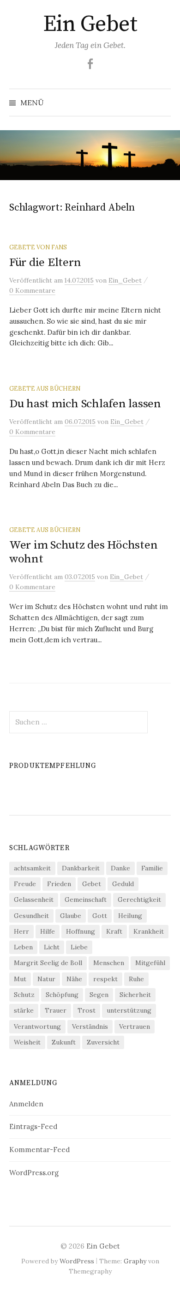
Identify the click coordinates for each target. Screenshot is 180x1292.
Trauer (55, 1010)
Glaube (70, 916)
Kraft (114, 931)
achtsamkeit (32, 868)
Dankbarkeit (81, 868)
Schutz (24, 994)
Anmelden (26, 1103)
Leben (23, 947)
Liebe (79, 947)
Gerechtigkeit (139, 899)
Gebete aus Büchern (44, 388)
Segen (99, 994)
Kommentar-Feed (39, 1149)
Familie (152, 868)
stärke (24, 1010)
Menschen (108, 963)
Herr (21, 931)
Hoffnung (80, 931)
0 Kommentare (32, 290)
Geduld (123, 884)
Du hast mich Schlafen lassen (85, 404)
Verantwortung (37, 1026)
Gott (99, 916)
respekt (105, 979)
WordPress (77, 1261)
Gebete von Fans (38, 247)
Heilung (130, 916)
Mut (20, 979)
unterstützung (129, 1010)
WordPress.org (34, 1172)
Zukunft (64, 1042)
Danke (120, 868)
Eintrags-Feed (33, 1126)
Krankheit (148, 931)
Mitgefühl (150, 963)
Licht (52, 947)
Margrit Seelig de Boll (48, 963)
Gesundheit (31, 916)
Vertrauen (134, 1026)
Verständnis (90, 1026)
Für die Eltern (45, 262)
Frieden (59, 884)
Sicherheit (135, 994)
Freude (25, 884)
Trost (87, 1010)
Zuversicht (103, 1042)
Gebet (91, 884)
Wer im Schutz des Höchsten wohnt (83, 552)
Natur (46, 979)
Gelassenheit (34, 899)
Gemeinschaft (86, 899)
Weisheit (27, 1042)
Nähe (74, 979)
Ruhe (136, 979)
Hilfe (47, 931)
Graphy (135, 1261)
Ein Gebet (90, 24)
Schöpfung (62, 994)
